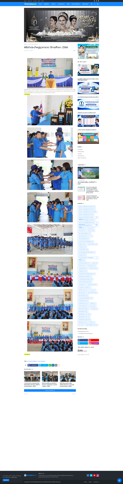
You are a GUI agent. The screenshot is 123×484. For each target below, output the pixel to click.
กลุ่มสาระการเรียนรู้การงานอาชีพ (87, 206)
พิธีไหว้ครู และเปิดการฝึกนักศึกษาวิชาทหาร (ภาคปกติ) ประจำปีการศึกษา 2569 (67, 384)
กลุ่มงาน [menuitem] (53, 4)
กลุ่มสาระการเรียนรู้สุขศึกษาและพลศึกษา (88, 225)
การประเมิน (82, 230)
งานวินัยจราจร (83, 271)
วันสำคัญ (93, 303)
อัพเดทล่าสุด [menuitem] (85, 4)
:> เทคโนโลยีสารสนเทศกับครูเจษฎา (85, 333)
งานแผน (94, 263)
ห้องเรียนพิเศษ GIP (84, 317)
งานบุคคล (82, 255)
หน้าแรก (25, 44)
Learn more (14, 477)
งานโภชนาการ (91, 265)
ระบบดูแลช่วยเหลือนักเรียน (85, 298)
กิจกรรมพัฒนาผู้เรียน (33, 44)
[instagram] (97, 475)
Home (25, 1)
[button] (94, 4)
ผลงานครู (82, 292)
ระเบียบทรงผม (81, 151)
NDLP (42, 1)
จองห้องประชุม (81, 156)
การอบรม (91, 230)
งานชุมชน (82, 244)
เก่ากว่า (73, 393)
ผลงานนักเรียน (92, 292)
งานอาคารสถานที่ (91, 284)
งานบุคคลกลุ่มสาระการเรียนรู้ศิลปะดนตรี (88, 258)
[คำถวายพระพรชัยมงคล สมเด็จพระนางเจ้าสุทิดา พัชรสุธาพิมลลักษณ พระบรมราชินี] (81, 197)
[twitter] (96, 1)
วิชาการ (92, 306)
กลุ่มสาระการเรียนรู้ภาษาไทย (86, 214)
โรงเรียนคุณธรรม (83, 300)
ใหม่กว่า (26, 393)
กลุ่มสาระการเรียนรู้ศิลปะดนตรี (86, 220)
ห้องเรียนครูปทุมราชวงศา (83, 331)
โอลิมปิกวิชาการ (83, 322)
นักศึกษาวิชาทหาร (83, 290)
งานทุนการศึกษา (92, 244)
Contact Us (96, 482)
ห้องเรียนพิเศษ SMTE (84, 319)
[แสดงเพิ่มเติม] (59, 365)
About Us (30, 1)
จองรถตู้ (79, 154)
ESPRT (92, 322)
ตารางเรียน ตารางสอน (84, 287)
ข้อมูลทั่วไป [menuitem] (46, 4)
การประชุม (90, 228)
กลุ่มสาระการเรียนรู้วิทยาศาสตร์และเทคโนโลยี (88, 217)
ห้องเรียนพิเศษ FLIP (84, 314)
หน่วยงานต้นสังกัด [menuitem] (76, 4)
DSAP (39, 1)
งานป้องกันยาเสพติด (84, 263)
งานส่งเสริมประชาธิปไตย (85, 276)
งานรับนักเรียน (83, 268)
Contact (35, 1)
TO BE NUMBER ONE (91, 325)
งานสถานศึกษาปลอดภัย (85, 282)
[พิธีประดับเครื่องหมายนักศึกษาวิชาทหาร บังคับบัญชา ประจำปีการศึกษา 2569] (50, 376)
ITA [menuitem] (91, 4)
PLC (81, 325)
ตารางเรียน (80, 149)
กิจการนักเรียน (83, 236)
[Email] (56, 365)
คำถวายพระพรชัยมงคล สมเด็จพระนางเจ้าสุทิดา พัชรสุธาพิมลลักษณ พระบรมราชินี (92, 198)
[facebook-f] (83, 340)
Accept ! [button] (6, 480)
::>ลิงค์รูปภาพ (27, 94)
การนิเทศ (81, 228)
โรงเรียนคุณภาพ (83, 303)
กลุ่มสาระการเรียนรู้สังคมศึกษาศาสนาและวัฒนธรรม (88, 223)
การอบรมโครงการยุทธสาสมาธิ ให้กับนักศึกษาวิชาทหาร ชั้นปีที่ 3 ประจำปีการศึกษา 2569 (32, 384)
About (90, 482)
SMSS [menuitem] (68, 4)
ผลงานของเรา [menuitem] (61, 4)
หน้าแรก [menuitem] (40, 4)
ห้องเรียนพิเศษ (83, 311)
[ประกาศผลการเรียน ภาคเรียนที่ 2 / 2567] (88, 173)
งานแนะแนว (82, 247)
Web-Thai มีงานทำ (82, 158)
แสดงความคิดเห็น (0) (50, 390)
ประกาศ (92, 290)
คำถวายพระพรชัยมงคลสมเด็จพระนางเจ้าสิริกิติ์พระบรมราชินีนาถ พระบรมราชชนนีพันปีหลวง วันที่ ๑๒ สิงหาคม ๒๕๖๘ (92, 190)
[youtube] (98, 1)
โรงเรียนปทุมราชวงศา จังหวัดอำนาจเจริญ (42, 482)
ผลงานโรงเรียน (83, 295)
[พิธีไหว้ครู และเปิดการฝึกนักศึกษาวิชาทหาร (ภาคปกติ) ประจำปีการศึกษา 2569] (68, 376)
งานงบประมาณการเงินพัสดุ (86, 241)
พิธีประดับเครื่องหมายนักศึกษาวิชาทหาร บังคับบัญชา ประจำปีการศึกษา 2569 (49, 384)
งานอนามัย (82, 284)
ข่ (91, 236)
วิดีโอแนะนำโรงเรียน (84, 309)
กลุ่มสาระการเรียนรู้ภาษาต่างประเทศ (87, 212)
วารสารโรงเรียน (83, 306)
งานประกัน (82, 260)
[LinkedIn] (53, 365)
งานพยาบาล (82, 265)
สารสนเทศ (94, 309)
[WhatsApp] (50, 365)
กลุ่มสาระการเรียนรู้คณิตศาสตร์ (87, 209)
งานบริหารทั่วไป (83, 249)
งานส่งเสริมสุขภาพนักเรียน (86, 279)
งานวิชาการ (93, 268)
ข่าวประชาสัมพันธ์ (41, 361)
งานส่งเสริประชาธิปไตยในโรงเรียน (87, 274)
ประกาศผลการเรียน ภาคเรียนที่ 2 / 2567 (87, 183)
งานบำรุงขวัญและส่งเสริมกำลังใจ (87, 252)
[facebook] (94, 1)
